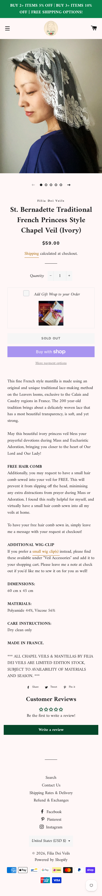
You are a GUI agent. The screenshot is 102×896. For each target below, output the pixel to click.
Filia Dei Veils (58, 853)
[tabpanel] (51, 105)
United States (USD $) (49, 841)
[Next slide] (68, 184)
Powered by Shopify (51, 860)
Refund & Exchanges (51, 800)
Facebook (53, 812)
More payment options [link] (51, 363)
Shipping (32, 253)
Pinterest (53, 819)
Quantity (37, 276)
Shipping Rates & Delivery (51, 793)
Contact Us (51, 785)
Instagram (53, 827)
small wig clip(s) (46, 551)
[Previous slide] (33, 184)
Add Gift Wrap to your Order (57, 294)
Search (51, 777)
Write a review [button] (51, 729)
